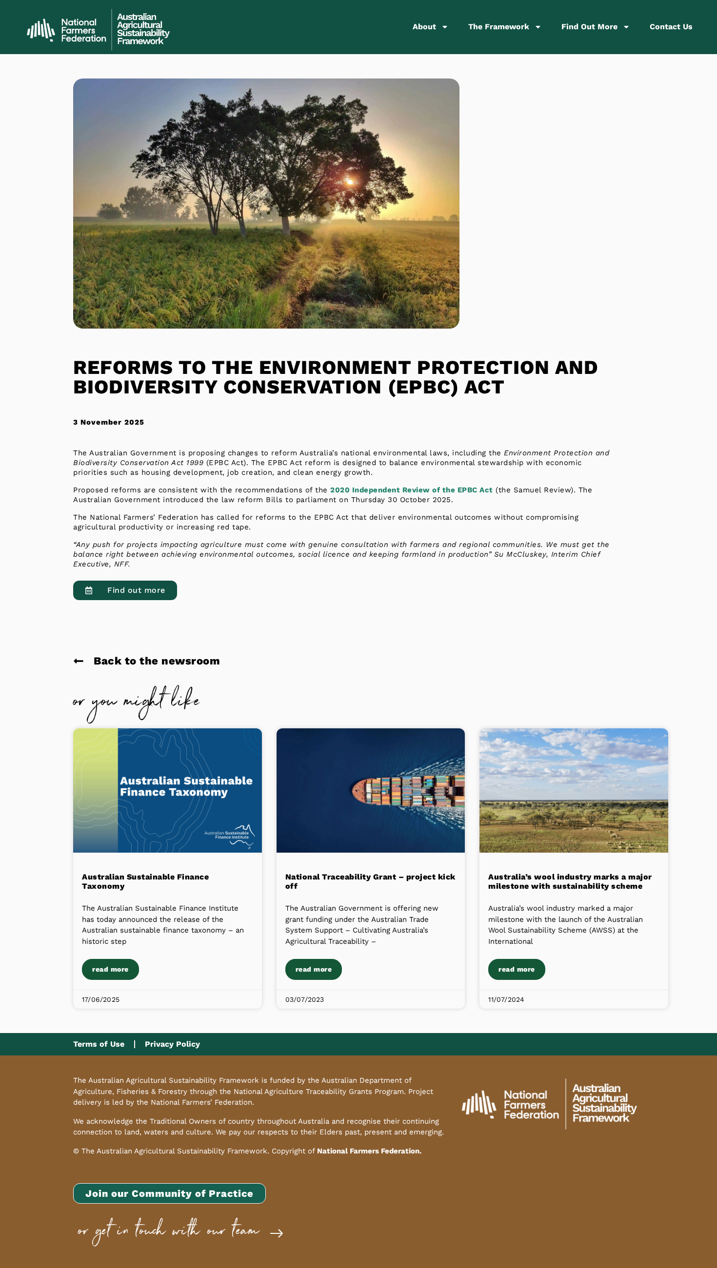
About (424, 26)
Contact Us (671, 26)
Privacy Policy (172, 1044)
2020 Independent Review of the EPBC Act (411, 490)
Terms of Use (98, 1044)
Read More (110, 969)
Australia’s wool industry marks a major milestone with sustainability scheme (570, 881)
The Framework (498, 26)
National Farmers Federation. (369, 1151)
